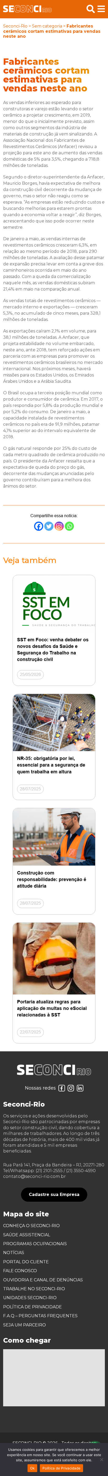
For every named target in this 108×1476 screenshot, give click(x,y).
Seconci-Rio (15, 26)
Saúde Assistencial (26, 1234)
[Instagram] (59, 526)
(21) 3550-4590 (81, 1170)
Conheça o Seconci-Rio (31, 1225)
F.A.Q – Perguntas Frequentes (40, 1315)
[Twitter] (48, 526)
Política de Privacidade (32, 1306)
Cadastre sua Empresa (54, 1194)
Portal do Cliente (26, 1261)
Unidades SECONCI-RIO (30, 1297)
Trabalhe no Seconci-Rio (34, 1288)
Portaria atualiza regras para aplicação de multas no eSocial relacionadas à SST (52, 1008)
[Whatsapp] (69, 526)
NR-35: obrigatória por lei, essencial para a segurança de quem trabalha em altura (51, 765)
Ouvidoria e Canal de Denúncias (43, 1279)
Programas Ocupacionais (35, 1243)
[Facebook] (38, 526)
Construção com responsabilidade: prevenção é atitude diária (51, 879)
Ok (32, 1468)
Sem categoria (47, 26)
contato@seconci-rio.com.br (34, 1176)
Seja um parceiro (24, 1324)
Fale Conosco (20, 1270)
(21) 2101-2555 (49, 1170)
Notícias (13, 1252)
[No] (101, 1459)
